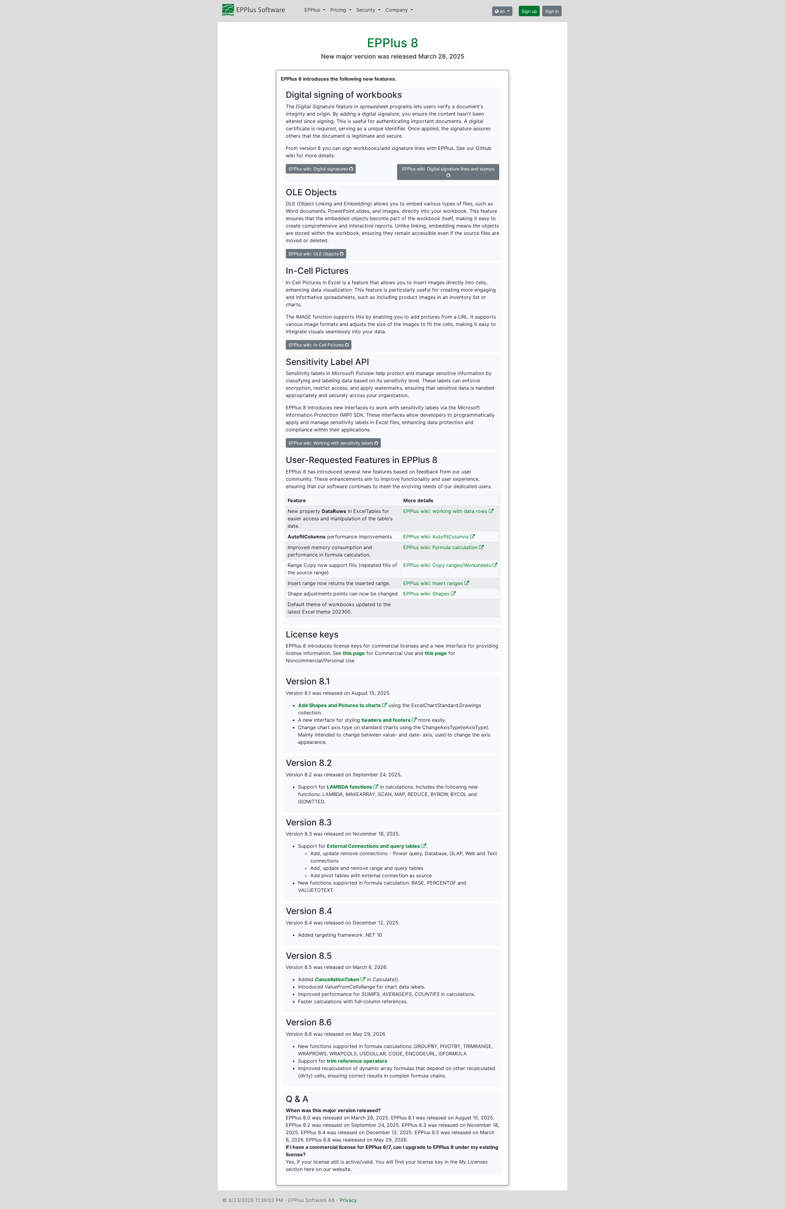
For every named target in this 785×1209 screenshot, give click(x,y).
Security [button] (366, 10)
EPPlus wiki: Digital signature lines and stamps (448, 168)
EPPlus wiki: (314, 253)
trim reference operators (357, 1061)
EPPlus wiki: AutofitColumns (436, 537)
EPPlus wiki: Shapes (427, 594)
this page (354, 653)
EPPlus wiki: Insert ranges (433, 583)
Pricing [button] (339, 10)
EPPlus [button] (313, 10)
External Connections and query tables (374, 846)
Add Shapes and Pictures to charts (340, 705)
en (502, 11)
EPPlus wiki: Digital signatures (319, 168)
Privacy (348, 1200)
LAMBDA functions (350, 787)
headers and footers (387, 720)
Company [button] (397, 10)
